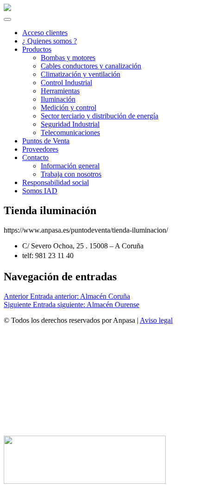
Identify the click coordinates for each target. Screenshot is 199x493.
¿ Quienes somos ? (49, 41)
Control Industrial (66, 82)
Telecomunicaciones (70, 132)
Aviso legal (156, 320)
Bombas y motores (68, 58)
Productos (36, 49)
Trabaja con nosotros (71, 174)
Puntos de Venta (45, 141)
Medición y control (68, 107)
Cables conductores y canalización (91, 66)
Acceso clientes (45, 33)
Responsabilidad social (55, 182)
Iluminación (58, 99)
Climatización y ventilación (80, 74)
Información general (70, 166)
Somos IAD (39, 191)
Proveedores (40, 149)
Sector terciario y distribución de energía (99, 116)
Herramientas (60, 91)
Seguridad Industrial (70, 124)
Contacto (35, 157)
